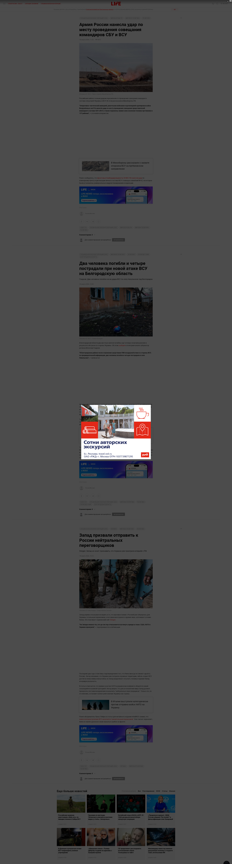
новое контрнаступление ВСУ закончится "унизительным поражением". (106, 719)
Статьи (164, 791)
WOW (158, 791)
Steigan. (113, 620)
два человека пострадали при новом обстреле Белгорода (124, 447)
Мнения (172, 791)
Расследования (148, 791)
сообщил (122, 345)
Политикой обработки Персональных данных (99, 9)
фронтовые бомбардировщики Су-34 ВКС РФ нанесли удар (119, 178)
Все (139, 791)
